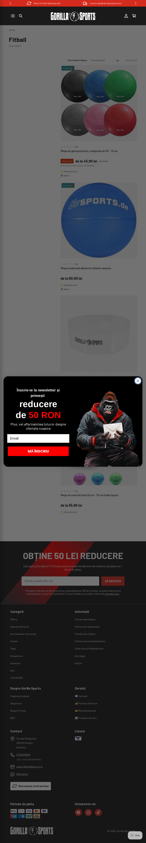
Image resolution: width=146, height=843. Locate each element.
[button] (21, 16)
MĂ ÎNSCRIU (38, 451)
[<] (10, 3)
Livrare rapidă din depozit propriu (106, 3)
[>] (135, 3)
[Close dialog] (138, 381)
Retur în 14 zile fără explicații (47, 3)
